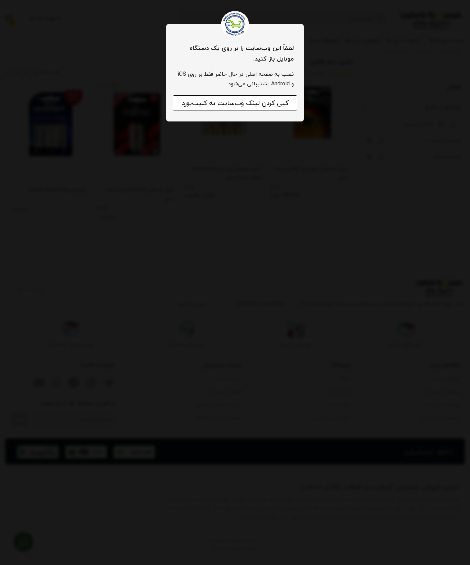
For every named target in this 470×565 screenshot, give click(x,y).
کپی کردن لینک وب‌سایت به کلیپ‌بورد (235, 102)
